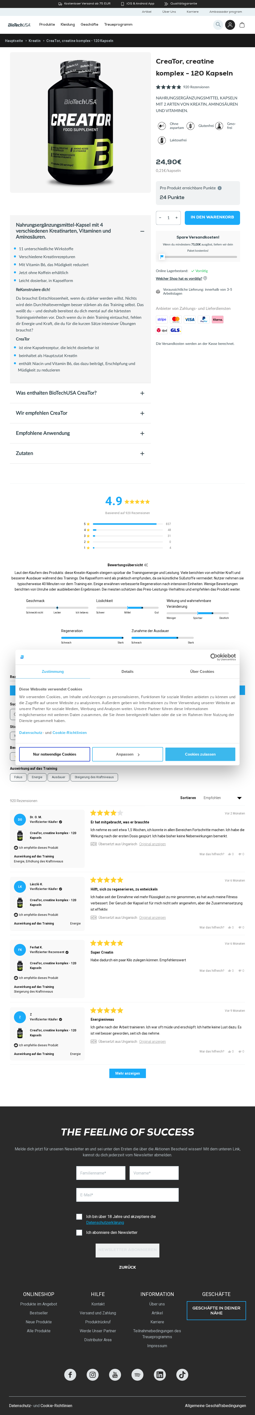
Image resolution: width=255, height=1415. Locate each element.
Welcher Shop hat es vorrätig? (179, 278)
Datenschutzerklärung (105, 1222)
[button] (182, 89)
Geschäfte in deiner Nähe (216, 1311)
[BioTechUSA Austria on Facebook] (70, 1379)
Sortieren (188, 798)
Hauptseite (14, 41)
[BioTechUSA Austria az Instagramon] (93, 1379)
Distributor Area (98, 1339)
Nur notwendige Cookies (54, 754)
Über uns (157, 1304)
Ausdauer (58, 777)
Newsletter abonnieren (127, 1250)
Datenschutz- (20, 1405)
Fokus (18, 777)
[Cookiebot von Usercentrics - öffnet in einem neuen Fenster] (214, 657)
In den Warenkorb (212, 218)
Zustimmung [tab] (53, 671)
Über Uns (169, 12)
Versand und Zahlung (98, 1313)
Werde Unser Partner (98, 1331)
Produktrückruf (98, 1322)
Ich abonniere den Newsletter (111, 1232)
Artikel (146, 12)
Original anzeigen (152, 844)
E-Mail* (86, 1195)
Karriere (192, 12)
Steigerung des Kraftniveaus (94, 777)
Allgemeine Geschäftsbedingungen (215, 1405)
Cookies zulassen (200, 754)
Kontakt (98, 1304)
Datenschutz (31, 732)
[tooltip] (146, 565)
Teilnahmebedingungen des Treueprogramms (157, 1334)
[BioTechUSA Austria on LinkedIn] (160, 1379)
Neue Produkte (39, 1322)
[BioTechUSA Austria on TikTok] (182, 1379)
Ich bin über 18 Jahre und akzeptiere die (121, 1219)
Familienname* (93, 1173)
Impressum (157, 1345)
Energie (37, 777)
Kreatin (35, 41)
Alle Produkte (39, 1331)
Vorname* (142, 1173)
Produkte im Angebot (38, 1304)
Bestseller (39, 1313)
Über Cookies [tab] (202, 671)
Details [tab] (128, 671)
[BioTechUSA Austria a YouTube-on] (115, 1379)
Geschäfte (216, 1294)
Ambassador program (225, 12)
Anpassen (124, 754)
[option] (80, 122)
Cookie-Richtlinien (70, 732)
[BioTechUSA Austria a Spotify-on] (137, 1379)
